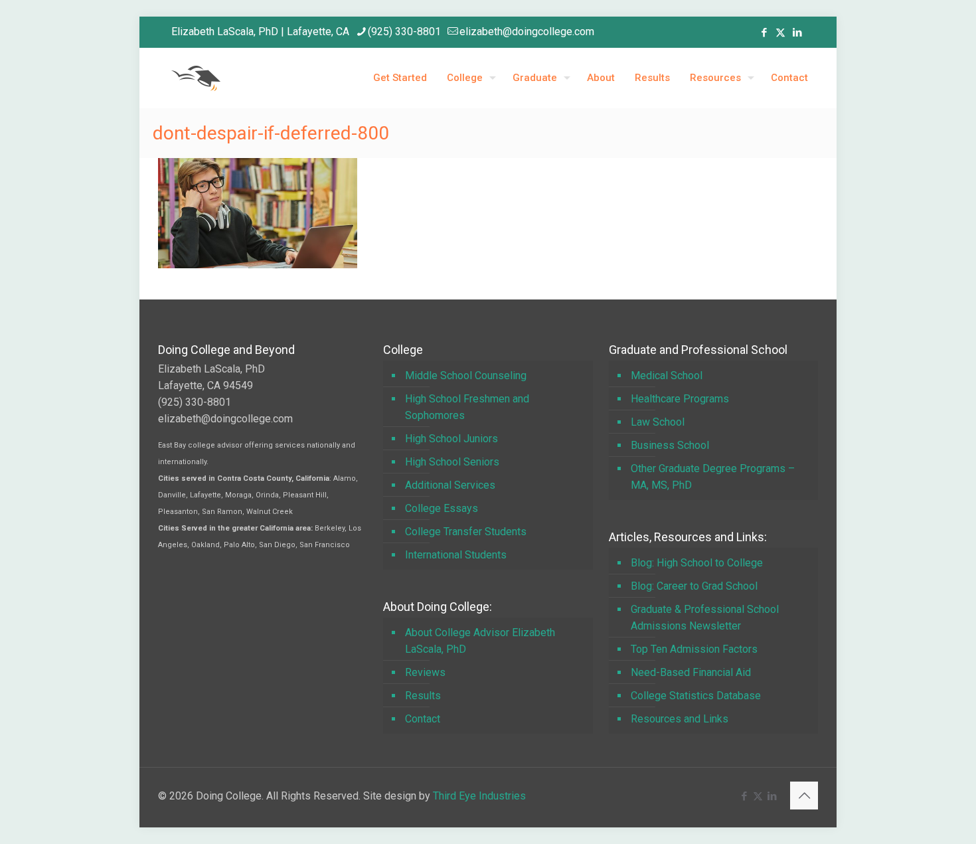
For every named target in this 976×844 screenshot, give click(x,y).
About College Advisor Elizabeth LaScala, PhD (480, 640)
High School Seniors (452, 462)
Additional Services (450, 485)
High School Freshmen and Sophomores (467, 407)
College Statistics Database (696, 695)
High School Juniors (451, 438)
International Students (456, 555)
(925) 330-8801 (404, 31)
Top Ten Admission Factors (694, 649)
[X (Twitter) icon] (780, 33)
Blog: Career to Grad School (694, 586)
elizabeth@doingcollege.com (526, 31)
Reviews (425, 672)
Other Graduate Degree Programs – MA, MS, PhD (713, 476)
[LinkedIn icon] (797, 33)
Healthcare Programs (680, 398)
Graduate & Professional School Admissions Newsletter (705, 617)
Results (423, 695)
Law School (658, 422)
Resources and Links (679, 719)
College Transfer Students (466, 531)
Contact (422, 719)
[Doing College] (195, 78)
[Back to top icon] (804, 795)
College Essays (441, 508)
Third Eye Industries (479, 796)
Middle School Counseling (466, 375)
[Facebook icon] (764, 33)
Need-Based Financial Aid (691, 672)
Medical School (666, 375)
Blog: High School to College (697, 562)
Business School (670, 445)
